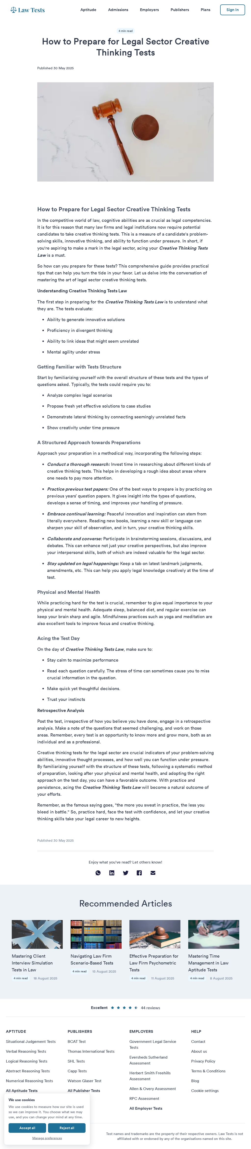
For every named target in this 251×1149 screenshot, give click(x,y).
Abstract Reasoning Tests (28, 1070)
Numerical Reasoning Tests (29, 1080)
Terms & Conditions (208, 1070)
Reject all (67, 1127)
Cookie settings (205, 1090)
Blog (195, 1080)
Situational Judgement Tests (31, 1041)
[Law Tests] (27, 10)
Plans (205, 9)
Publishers (180, 9)
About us (199, 1051)
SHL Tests (76, 1061)
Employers (149, 9)
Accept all (27, 1127)
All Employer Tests (145, 1108)
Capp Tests (77, 1070)
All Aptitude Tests (22, 1090)
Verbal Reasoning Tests (26, 1051)
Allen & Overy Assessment (152, 1088)
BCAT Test (77, 1041)
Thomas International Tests (91, 1051)
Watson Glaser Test (84, 1080)
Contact (198, 1041)
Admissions (118, 9)
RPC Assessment (144, 1098)
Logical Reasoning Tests (26, 1061)
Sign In (232, 9)
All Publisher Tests (84, 1090)
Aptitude (88, 9)
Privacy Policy (203, 1061)
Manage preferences (47, 1138)
